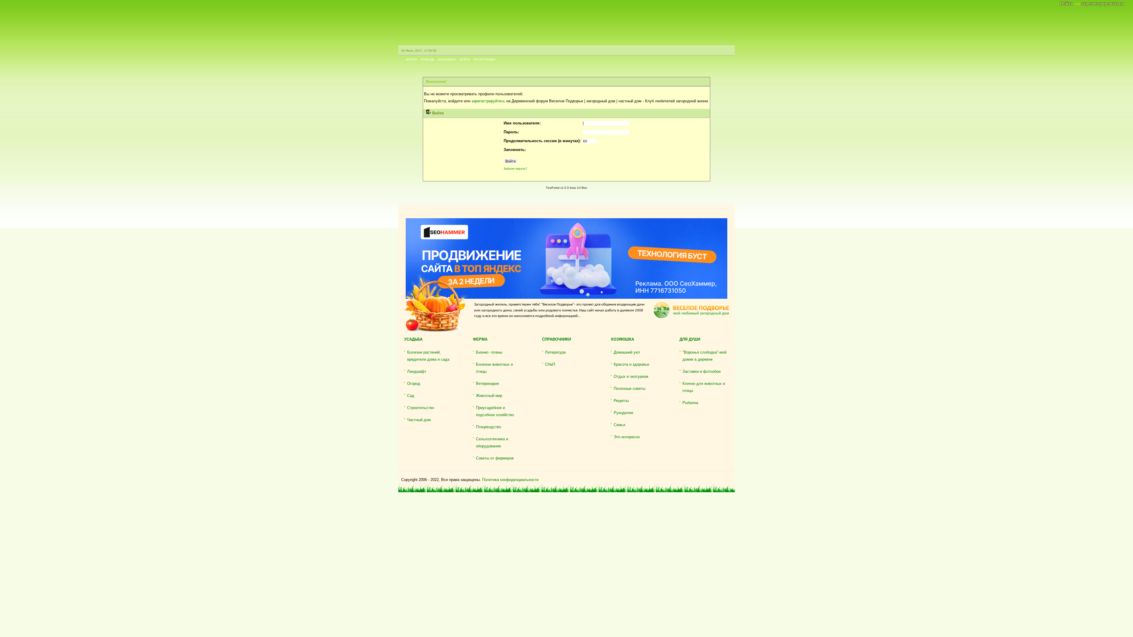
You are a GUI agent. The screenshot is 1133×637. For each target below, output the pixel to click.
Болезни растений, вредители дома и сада (428, 356)
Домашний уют (627, 352)
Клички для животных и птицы (703, 387)
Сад (410, 395)
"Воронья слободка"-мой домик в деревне (704, 356)
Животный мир (489, 395)
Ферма (480, 339)
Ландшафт (416, 371)
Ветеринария (487, 383)
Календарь (447, 59)
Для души (690, 339)
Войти (465, 59)
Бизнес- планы (489, 352)
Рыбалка (690, 402)
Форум (411, 59)
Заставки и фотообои (701, 371)
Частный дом (419, 420)
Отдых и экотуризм (631, 376)
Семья (619, 425)
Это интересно (627, 437)
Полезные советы (629, 388)
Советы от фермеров (495, 458)
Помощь (427, 59)
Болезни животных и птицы (494, 368)
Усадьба (413, 339)
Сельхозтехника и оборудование (492, 442)
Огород (413, 383)
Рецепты (621, 400)
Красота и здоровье (631, 364)
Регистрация (484, 59)
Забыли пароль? (515, 168)
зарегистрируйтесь (488, 101)
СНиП (550, 364)
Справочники (556, 339)
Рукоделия (623, 413)
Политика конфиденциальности (510, 479)
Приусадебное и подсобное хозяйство (495, 411)
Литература (555, 352)
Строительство (420, 407)
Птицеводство (488, 427)
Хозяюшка (622, 339)
